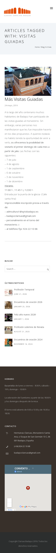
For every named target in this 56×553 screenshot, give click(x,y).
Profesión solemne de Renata (29, 327)
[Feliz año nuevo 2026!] (8, 317)
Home (37, 47)
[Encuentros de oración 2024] (8, 342)
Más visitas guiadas (24, 99)
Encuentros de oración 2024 (28, 339)
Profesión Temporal (24, 289)
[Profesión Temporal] (8, 292)
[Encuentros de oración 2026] (8, 305)
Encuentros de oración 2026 (28, 302)
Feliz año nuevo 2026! (25, 314)
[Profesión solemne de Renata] (8, 330)
